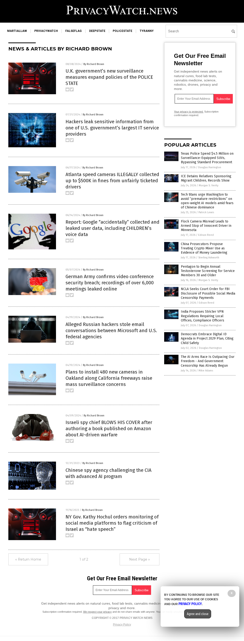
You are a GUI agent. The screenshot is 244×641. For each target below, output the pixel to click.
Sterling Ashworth (208, 257)
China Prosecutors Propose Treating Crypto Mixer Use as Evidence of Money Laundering (204, 248)
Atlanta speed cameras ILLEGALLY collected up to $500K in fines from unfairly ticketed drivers (112, 181)
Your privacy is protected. (188, 111)
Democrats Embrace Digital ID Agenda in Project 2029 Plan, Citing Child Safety (207, 338)
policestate (122, 31)
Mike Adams (205, 370)
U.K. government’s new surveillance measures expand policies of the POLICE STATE (109, 77)
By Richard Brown (93, 64)
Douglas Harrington (209, 167)
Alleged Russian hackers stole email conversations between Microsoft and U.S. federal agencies (111, 330)
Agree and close (197, 614)
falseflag (73, 31)
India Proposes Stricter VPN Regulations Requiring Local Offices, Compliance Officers (202, 316)
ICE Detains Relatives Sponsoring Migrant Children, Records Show (206, 178)
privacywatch (46, 31)
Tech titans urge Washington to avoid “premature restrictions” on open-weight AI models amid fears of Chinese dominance (207, 201)
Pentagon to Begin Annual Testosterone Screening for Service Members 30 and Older (208, 271)
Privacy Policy (122, 624)
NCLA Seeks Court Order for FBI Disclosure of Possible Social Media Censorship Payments (208, 293)
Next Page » (139, 559)
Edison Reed (206, 235)
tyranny (147, 31)
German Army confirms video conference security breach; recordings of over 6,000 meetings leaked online (110, 283)
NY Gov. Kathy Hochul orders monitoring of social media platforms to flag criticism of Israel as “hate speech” (112, 523)
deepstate (97, 31)
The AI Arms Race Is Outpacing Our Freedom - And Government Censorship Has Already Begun (207, 361)
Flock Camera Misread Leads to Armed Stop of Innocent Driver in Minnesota (206, 225)
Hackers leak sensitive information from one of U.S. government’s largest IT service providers (112, 128)
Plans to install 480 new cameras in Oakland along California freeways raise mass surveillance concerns (109, 378)
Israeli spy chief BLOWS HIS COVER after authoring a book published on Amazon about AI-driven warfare (109, 428)
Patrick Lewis (206, 212)
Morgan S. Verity (208, 185)
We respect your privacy (97, 611)
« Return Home (28, 559)
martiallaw (17, 31)
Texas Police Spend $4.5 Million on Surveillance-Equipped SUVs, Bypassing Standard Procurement (207, 158)
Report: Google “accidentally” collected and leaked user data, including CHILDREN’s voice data (112, 228)
